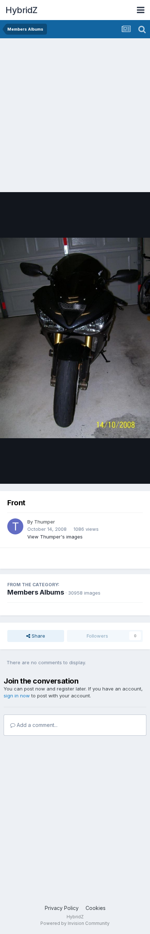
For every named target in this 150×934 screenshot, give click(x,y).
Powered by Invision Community (75, 923)
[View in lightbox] (75, 338)
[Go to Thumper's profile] (15, 526)
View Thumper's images (55, 537)
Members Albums (35, 592)
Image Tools (119, 471)
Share (37, 636)
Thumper (44, 522)
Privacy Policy (62, 908)
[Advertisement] (75, 117)
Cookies (96, 908)
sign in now (17, 695)
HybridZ (21, 10)
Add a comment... (36, 725)
